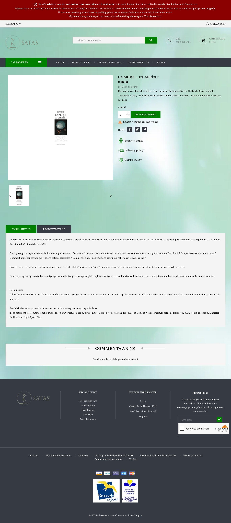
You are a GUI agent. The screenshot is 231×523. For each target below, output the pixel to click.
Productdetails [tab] (54, 229)
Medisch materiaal (110, 62)
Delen (129, 129)
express (116, 473)
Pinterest (144, 129)
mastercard (124, 473)
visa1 (132, 473)
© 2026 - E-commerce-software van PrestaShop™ (115, 515)
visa (99, 473)
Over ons (83, 455)
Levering (33, 455)
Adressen (88, 414)
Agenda (161, 62)
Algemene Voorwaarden (58, 455)
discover (107, 473)
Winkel (132, 459)
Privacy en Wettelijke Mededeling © (114, 455)
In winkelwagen (145, 114)
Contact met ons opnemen (108, 459)
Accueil (59, 62)
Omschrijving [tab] (20, 229)
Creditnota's (88, 410)
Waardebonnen (88, 419)
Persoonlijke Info (88, 400)
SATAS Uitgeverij (81, 62)
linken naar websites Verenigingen (158, 455)
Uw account (88, 392)
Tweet (137, 129)
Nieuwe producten (138, 62)
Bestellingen (88, 405)
